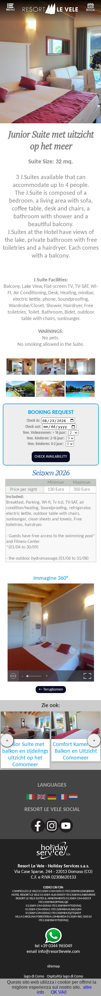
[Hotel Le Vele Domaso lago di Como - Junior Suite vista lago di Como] (30, 798)
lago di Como (34, 976)
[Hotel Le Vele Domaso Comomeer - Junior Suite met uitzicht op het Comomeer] (73, 798)
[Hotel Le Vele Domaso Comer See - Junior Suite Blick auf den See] (52, 798)
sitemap (53, 966)
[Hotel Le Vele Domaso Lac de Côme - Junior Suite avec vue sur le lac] (62, 798)
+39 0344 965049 (56, 946)
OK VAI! (58, 992)
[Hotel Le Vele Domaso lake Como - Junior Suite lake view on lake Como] (41, 798)
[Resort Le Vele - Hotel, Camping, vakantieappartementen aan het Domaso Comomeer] (50, 13)
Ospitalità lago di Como (65, 976)
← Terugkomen (51, 689)
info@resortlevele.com (59, 951)
